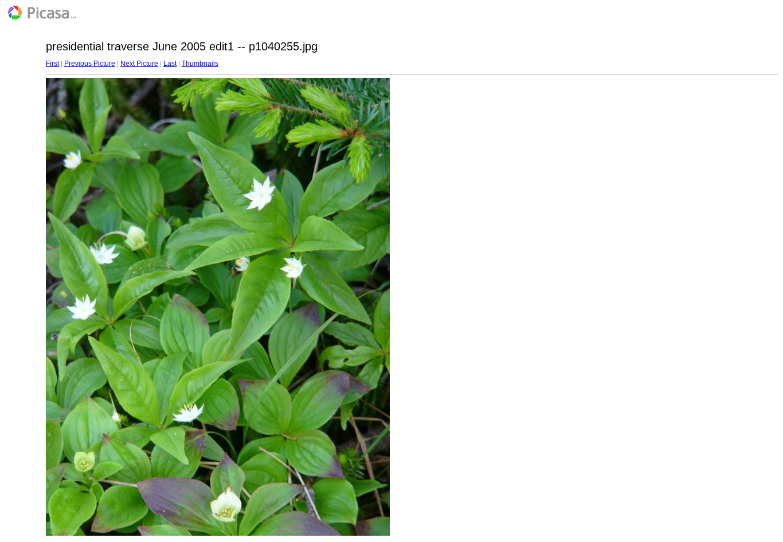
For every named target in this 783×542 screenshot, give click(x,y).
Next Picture (139, 64)
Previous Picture (89, 64)
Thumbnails (200, 64)
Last (170, 64)
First (52, 64)
